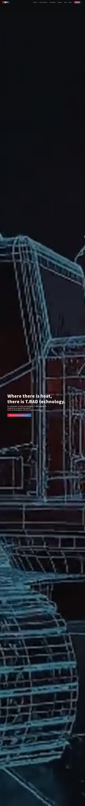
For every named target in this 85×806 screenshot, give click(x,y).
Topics (65, 2)
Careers (76, 2)
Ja (81, 2)
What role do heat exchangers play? (19, 415)
